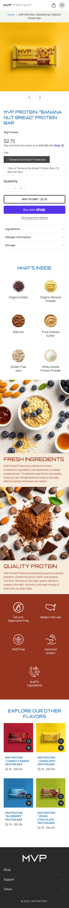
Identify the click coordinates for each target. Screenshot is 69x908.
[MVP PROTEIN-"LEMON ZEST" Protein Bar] (51, 737)
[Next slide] (40, 97)
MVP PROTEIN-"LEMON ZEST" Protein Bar (47, 761)
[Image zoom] (34, 56)
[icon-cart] (53, 5)
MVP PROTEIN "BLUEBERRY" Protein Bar (14, 816)
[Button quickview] (29, 741)
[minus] (7, 188)
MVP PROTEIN (39, 901)
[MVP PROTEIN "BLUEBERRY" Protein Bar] (18, 793)
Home (11, 14)
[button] (34, 199)
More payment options (34, 217)
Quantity (11, 181)
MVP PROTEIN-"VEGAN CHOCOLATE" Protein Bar (47, 818)
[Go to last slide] (29, 97)
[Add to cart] (29, 748)
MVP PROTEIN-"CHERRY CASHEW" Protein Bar (17, 761)
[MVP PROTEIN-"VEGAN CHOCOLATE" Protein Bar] (51, 793)
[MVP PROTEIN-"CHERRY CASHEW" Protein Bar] (18, 737)
